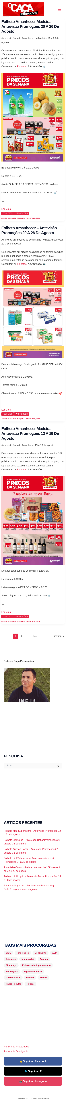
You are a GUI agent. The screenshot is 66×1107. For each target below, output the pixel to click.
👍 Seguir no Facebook (33, 1061)
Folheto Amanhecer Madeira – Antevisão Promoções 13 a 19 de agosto (30, 433)
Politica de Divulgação (16, 1051)
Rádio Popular (13, 984)
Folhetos (22, 66)
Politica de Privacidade (16, 1046)
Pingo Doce (23, 953)
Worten (43, 977)
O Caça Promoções (6, 16)
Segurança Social (33, 971)
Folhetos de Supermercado (36, 965)
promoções (22, 213)
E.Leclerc (11, 959)
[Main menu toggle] (59, 9)
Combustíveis (13, 977)
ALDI (54, 953)
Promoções (12, 971)
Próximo (58, 636)
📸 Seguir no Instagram (33, 1081)
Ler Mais (6, 209)
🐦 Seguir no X (33, 1071)
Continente (40, 953)
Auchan (44, 959)
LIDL (8, 953)
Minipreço (11, 965)
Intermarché (27, 959)
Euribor (30, 977)
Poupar (30, 984)
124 (35, 636)
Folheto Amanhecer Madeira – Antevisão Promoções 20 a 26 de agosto (30, 26)
